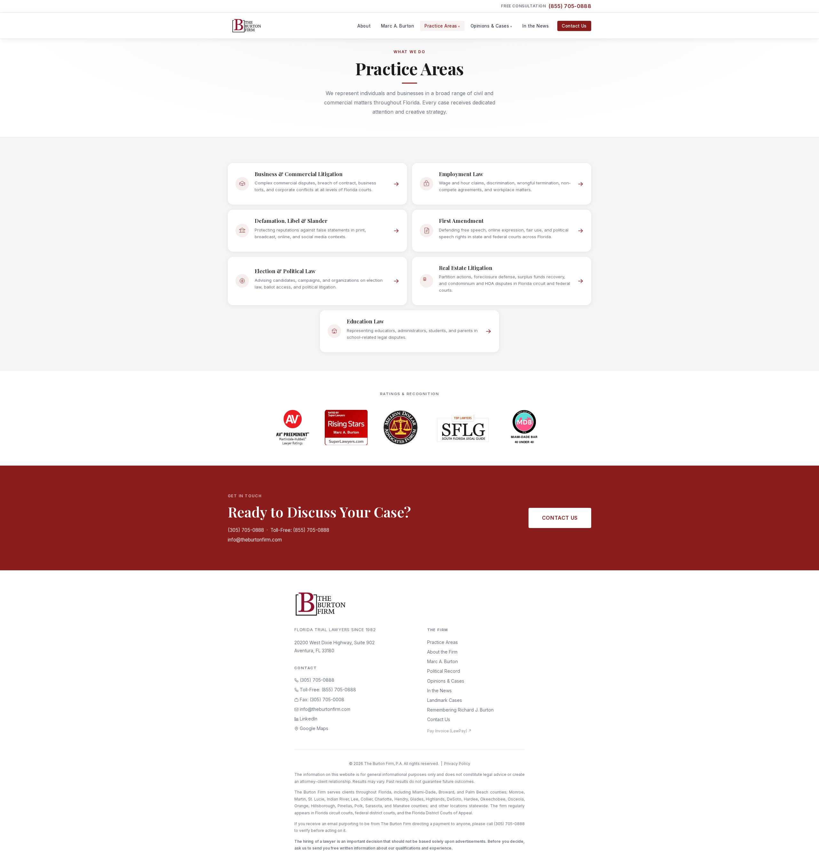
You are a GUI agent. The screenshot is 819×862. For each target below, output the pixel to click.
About (363, 25)
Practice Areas (441, 25)
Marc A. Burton (397, 25)
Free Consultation (546, 6)
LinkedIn (307, 718)
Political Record (443, 671)
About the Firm (442, 652)
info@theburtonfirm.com (255, 540)
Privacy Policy (457, 763)
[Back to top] (804, 850)
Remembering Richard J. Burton (460, 709)
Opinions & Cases (490, 25)
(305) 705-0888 (246, 530)
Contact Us (574, 25)
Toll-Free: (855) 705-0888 (299, 530)
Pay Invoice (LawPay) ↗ (449, 730)
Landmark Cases (444, 700)
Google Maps (313, 728)
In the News (535, 25)
